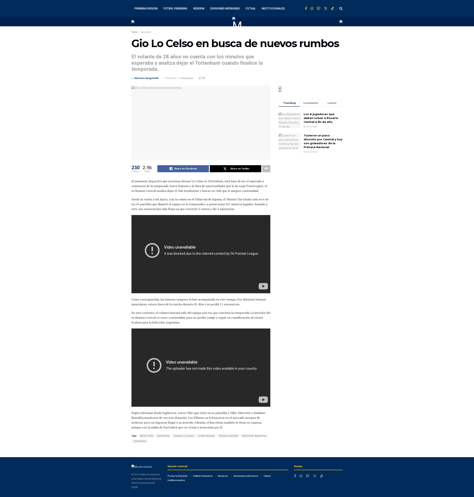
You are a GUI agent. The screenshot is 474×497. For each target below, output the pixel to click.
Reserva (198, 8)
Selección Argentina (254, 436)
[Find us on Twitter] (325, 8)
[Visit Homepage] (237, 21)
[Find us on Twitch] (318, 8)
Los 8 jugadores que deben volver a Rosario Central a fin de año (321, 118)
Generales (146, 32)
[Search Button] (341, 8)
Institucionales (273, 8)
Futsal (251, 8)
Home (134, 32)
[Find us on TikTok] (332, 8)
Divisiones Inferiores (225, 8)
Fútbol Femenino (175, 8)
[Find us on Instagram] (312, 8)
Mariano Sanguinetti (146, 78)
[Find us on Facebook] (306, 8)
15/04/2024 (170, 78)
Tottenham (139, 441)
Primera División (146, 8)
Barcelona (163, 436)
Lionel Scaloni (206, 436)
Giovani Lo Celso (184, 436)
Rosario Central (228, 436)
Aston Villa (146, 436)
